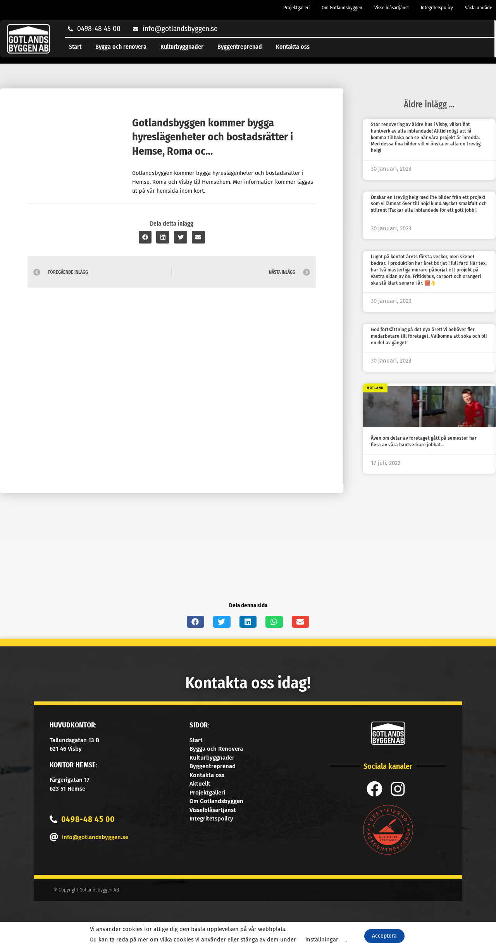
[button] (145, 237)
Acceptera (384, 936)
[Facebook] (374, 789)
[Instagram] (398, 789)
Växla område (478, 7)
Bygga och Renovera (216, 748)
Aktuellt (199, 783)
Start (75, 46)
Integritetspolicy (437, 7)
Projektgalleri (296, 7)
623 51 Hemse (67, 788)
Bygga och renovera (120, 46)
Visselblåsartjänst (391, 7)
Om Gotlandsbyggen (342, 7)
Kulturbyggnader (181, 46)
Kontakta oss (293, 46)
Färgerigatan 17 (70, 779)
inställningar (321, 939)
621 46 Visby (66, 748)
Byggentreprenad (239, 46)
